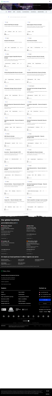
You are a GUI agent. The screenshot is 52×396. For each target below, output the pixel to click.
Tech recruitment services (7, 296)
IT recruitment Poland (23, 296)
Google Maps (3, 238)
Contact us (42, 288)
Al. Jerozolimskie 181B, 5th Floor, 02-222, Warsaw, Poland (7, 232)
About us (3, 294)
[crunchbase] (28, 316)
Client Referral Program (46, 325)
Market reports (21, 301)
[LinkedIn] (50, 260)
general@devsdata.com (8, 223)
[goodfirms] (48, 316)
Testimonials (21, 294)
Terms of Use (27, 322)
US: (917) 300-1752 (44, 292)
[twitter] (18, 316)
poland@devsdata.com (5, 234)
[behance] (13, 316)
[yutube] (43, 316)
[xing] (23, 316)
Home (12, 5)
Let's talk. (37, 266)
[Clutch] (50, 268)
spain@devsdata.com (31, 249)
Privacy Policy (20, 322)
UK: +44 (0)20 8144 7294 (46, 294)
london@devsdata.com (5, 249)
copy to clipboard (3, 235)
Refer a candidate (22, 298)
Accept (47, 390)
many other (5, 266)
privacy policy (36, 393)
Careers (45, 303)
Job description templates (24, 303)
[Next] (48, 12)
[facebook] (4, 316)
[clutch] (38, 316)
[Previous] (4, 12)
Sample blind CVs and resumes (20, 5)
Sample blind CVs (5, 303)
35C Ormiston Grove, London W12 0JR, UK (5, 245)
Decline (47, 394)
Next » (27, 213)
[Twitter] (50, 263)
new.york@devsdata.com (31, 234)
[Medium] (50, 266)
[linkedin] (8, 316)
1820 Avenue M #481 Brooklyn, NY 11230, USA (31, 231)
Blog (39, 325)
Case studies (21, 292)
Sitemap (14, 322)
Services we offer (5, 298)
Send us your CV (5, 301)
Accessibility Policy (35, 322)
